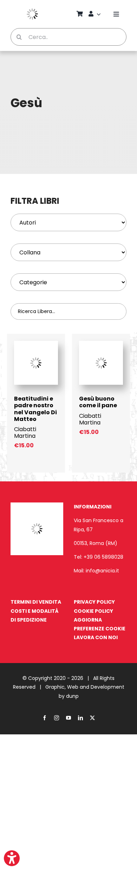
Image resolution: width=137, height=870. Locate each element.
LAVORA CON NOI (96, 637)
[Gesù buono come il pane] (101, 344)
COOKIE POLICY (93, 611)
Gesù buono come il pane (98, 402)
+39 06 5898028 (103, 556)
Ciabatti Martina (25, 432)
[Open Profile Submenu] (99, 14)
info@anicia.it (102, 570)
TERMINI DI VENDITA (36, 601)
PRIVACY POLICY (94, 601)
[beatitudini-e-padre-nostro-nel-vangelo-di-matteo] (36, 344)
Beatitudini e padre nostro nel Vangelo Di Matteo (35, 409)
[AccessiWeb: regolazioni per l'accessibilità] (12, 858)
